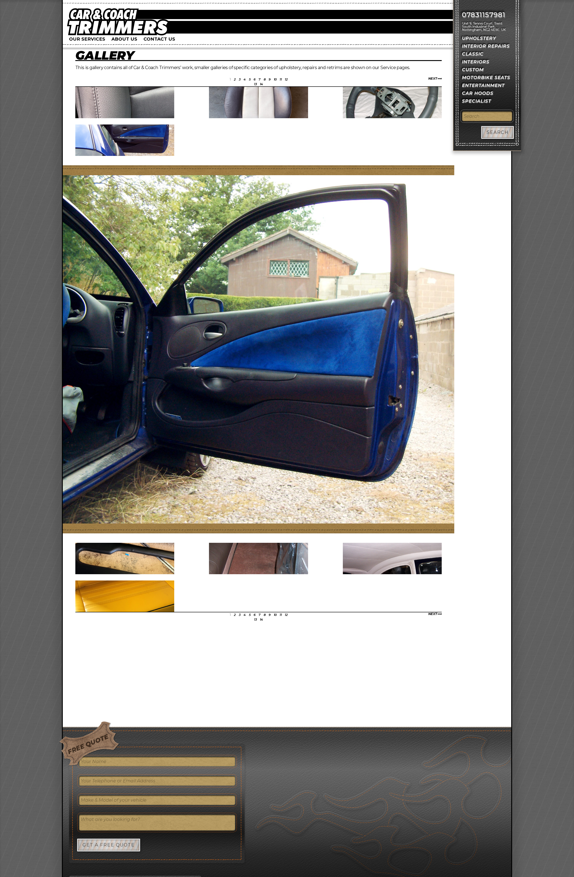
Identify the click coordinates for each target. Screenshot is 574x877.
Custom (473, 69)
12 (286, 79)
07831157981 (483, 15)
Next (432, 78)
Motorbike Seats (486, 77)
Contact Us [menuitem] (159, 39)
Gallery (104, 55)
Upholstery (479, 38)
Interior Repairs (486, 46)
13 (255, 84)
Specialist (476, 101)
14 (261, 84)
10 (275, 79)
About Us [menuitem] (124, 39)
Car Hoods (477, 93)
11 (281, 79)
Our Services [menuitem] (87, 39)
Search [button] (498, 132)
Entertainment (483, 85)
